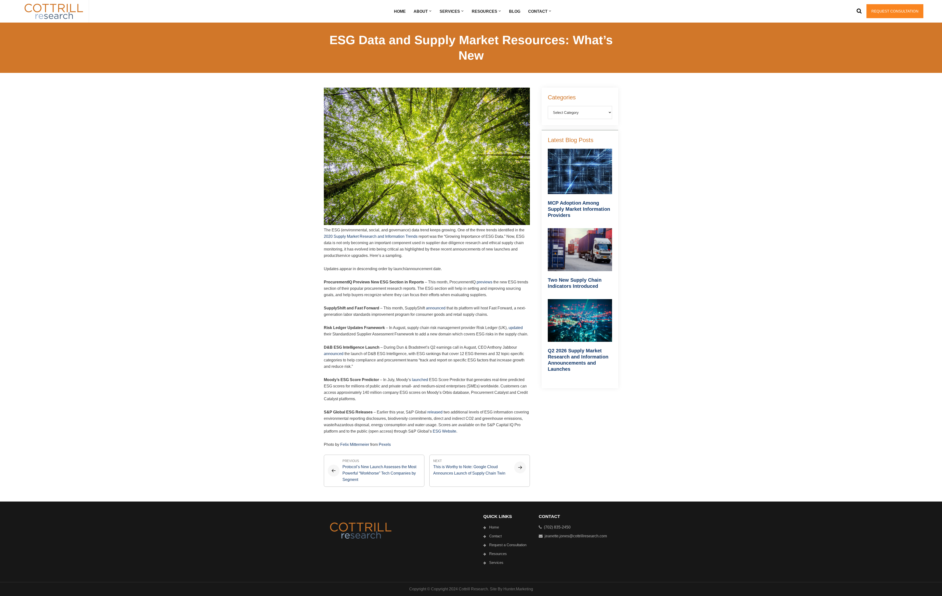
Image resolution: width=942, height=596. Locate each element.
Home (494, 527)
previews (484, 282)
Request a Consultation (507, 545)
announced (435, 308)
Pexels (385, 444)
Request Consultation (894, 11)
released (435, 412)
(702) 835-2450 (556, 527)
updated (516, 328)
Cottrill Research (54, 11)
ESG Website (444, 431)
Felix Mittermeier (354, 444)
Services (496, 562)
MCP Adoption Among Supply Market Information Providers (579, 209)
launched (420, 380)
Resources (498, 554)
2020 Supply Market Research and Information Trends (371, 236)
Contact (495, 536)
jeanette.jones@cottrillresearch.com (576, 536)
